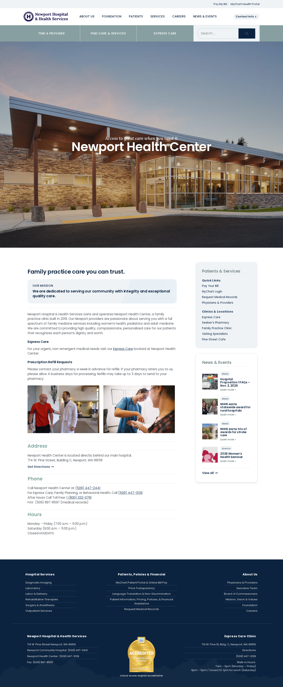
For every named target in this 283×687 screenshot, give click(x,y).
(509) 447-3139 (130, 493)
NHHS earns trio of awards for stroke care (233, 432)
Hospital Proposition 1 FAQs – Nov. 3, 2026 (235, 382)
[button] (87, 16)
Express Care (123, 349)
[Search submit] (246, 33)
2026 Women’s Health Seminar (231, 455)
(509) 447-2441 (87, 488)
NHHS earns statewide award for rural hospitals (235, 407)
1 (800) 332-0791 (79, 497)
